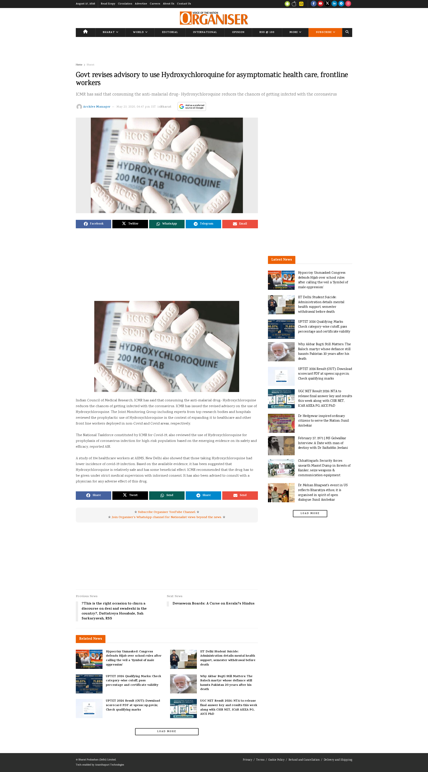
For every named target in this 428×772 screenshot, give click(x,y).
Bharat (109, 32)
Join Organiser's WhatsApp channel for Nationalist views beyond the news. (167, 517)
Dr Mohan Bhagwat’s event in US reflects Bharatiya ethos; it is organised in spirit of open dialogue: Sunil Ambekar (323, 492)
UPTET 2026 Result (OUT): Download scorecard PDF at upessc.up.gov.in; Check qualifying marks (133, 705)
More (294, 32)
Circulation (125, 4)
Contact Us (184, 4)
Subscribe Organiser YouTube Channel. (167, 512)
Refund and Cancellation (304, 760)
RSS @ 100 (266, 32)
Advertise (141, 4)
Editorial (170, 32)
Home (79, 65)
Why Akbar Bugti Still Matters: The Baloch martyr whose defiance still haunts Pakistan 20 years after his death (226, 683)
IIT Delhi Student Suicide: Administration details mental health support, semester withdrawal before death (227, 658)
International (205, 32)
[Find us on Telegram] (341, 4)
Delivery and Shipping (338, 760)
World (138, 32)
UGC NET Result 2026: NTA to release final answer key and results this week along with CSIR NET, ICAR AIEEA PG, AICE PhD (228, 707)
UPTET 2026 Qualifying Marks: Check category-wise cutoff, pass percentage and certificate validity (133, 681)
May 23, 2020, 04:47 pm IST (136, 107)
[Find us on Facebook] (314, 4)
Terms (260, 760)
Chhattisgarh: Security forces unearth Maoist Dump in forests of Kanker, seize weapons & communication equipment (324, 468)
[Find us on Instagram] (348, 4)
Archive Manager (97, 107)
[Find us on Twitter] (327, 4)
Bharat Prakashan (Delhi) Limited (97, 760)
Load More (166, 732)
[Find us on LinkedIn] (334, 4)
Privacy (247, 760)
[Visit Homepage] (214, 18)
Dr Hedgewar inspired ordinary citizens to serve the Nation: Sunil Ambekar (323, 421)
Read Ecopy (108, 4)
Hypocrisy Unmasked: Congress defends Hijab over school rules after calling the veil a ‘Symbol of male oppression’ (134, 658)
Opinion (238, 32)
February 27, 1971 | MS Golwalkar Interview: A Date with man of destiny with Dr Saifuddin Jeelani (323, 443)
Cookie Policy (276, 760)
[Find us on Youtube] (320, 4)
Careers (155, 4)
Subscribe (324, 32)
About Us (168, 4)
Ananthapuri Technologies (109, 765)
